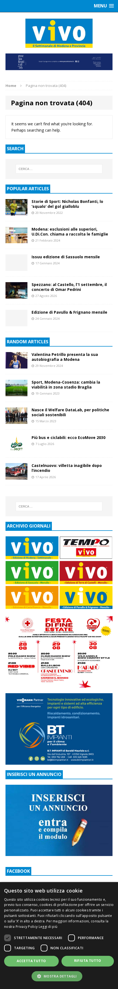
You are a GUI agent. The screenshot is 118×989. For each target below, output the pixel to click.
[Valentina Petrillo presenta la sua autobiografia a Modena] (16, 365)
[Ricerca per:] (59, 169)
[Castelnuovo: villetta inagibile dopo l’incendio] (16, 476)
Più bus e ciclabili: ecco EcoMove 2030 (68, 437)
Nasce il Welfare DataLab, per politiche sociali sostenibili (70, 412)
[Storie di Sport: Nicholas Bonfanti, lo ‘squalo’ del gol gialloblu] (16, 212)
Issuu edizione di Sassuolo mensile (66, 256)
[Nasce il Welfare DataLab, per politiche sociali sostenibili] (16, 420)
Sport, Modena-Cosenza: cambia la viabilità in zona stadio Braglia (66, 384)
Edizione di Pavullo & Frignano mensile (69, 312)
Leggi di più (48, 926)
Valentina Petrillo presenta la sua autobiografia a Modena (65, 357)
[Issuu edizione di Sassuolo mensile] (16, 267)
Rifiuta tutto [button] (87, 960)
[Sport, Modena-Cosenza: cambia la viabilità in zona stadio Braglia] (16, 392)
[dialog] (59, 935)
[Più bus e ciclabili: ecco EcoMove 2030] (16, 448)
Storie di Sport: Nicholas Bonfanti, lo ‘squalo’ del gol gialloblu (67, 204)
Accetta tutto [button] (31, 961)
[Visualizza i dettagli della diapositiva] (59, 61)
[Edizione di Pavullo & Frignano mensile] (16, 322)
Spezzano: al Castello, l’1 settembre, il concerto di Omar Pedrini (69, 287)
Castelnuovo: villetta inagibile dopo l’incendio (67, 468)
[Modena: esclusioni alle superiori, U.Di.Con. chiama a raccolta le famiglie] (16, 239)
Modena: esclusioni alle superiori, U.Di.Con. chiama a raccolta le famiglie (70, 231)
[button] (59, 976)
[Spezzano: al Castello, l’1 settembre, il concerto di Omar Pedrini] (16, 295)
